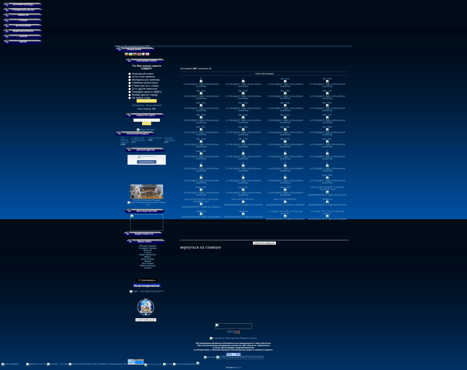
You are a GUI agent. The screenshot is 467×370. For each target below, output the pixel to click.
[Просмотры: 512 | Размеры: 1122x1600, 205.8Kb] (201, 106)
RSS (148, 46)
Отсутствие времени (143, 76)
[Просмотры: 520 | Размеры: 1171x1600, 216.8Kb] (327, 118)
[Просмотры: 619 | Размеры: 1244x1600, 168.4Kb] (201, 94)
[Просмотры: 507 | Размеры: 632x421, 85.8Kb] (201, 205)
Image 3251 (201, 151)
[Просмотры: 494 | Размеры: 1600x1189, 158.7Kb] (243, 191)
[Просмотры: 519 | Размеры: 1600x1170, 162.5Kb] (285, 130)
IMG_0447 (201, 127)
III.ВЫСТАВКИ (155, 138)
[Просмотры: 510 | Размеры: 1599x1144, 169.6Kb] (201, 166)
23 (201, 175)
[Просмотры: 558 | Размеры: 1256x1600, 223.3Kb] (327, 142)
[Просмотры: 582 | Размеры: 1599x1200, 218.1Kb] (327, 217)
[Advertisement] (264, 59)
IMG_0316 (201, 103)
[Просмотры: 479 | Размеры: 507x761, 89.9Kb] (327, 193)
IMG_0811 (327, 139)
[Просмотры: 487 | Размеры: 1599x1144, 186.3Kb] (285, 106)
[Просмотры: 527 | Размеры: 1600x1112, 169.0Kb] (243, 118)
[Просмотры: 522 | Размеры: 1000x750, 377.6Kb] (201, 215)
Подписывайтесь (147, 162)
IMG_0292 (243, 91)
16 (327, 151)
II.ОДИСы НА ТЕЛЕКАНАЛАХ (139, 139)
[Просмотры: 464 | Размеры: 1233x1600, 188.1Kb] (285, 154)
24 (243, 175)
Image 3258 (285, 187)
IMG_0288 (201, 91)
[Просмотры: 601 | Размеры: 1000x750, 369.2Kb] (327, 203)
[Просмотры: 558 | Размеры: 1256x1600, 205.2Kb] (201, 179)
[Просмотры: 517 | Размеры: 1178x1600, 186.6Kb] (327, 130)
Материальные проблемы (146, 79)
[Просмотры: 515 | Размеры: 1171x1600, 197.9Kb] (243, 154)
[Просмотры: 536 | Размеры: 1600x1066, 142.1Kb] (243, 179)
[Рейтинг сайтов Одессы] (197, 364)
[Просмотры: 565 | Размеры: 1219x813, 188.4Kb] (285, 203)
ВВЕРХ (230, 332)
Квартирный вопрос (143, 73)
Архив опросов (153, 105)
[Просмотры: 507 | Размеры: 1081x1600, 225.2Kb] (327, 94)
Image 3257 (243, 187)
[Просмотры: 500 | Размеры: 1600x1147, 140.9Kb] (285, 166)
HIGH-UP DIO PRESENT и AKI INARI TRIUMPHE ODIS (327, 188)
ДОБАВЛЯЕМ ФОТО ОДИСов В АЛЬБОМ (327, 195)
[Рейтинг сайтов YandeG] (153, 364)
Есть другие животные (144, 88)
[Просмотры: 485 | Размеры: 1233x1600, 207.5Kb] (201, 118)
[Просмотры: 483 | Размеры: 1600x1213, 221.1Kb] (201, 142)
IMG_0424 (243, 115)
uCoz (238, 367)
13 (285, 151)
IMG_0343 (285, 103)
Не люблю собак (141, 97)
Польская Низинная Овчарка (146, 200)
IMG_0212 (285, 79)
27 (243, 79)
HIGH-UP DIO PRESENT (243, 199)
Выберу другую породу (145, 94)
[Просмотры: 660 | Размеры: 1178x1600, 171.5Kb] (201, 82)
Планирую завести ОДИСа (146, 91)
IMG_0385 (201, 115)
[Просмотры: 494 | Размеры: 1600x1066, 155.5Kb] (285, 142)
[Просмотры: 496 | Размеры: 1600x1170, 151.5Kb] (201, 191)
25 (285, 175)
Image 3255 (327, 175)
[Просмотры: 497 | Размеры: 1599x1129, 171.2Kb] (201, 130)
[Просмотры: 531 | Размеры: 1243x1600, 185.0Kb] (327, 166)
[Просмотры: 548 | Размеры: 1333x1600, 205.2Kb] (243, 106)
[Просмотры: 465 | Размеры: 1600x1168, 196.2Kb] (243, 142)
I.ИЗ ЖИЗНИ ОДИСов (125, 140)
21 (285, 163)
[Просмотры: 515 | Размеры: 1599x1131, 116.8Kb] (327, 179)
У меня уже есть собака (145, 85)
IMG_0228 (327, 79)
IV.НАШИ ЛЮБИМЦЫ (170, 139)
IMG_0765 (201, 139)
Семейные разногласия (145, 82)
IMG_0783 (243, 139)
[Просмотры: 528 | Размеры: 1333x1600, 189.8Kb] (243, 166)
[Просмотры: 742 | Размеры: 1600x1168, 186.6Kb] (285, 179)
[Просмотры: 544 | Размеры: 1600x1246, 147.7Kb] (285, 82)
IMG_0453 (243, 127)
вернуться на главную (200, 247)
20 (243, 163)
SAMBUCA (327, 199)
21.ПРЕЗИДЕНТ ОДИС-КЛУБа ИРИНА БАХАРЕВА (201, 85)
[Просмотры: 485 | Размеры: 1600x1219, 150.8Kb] (327, 82)
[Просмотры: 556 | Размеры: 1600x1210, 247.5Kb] (327, 106)
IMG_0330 (243, 103)
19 (201, 163)
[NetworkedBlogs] (146, 156)
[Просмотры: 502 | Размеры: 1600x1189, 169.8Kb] (243, 130)
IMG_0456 (285, 127)
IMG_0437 (327, 115)
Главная (119, 46)
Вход (141, 46)
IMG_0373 (327, 103)
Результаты (139, 105)
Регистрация (131, 46)
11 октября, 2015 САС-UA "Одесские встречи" (285, 212)
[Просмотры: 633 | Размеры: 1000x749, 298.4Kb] (243, 215)
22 (327, 163)
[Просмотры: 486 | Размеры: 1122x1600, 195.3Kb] (201, 154)
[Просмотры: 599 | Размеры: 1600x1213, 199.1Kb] (243, 82)
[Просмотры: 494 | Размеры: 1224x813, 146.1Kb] (243, 203)
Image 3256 (201, 187)
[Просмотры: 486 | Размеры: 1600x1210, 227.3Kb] (327, 154)
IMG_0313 (327, 91)
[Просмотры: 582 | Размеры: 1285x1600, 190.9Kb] (285, 94)
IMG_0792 (285, 139)
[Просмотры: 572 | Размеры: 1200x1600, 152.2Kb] (243, 94)
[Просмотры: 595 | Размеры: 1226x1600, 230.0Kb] (285, 118)
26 (201, 79)
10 (243, 151)
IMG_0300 (285, 91)
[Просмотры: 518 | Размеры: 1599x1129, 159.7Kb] (285, 191)
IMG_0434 (285, 115)
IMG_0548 (327, 127)
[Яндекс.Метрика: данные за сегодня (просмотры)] (146, 129)
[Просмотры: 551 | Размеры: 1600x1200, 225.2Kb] (285, 217)
